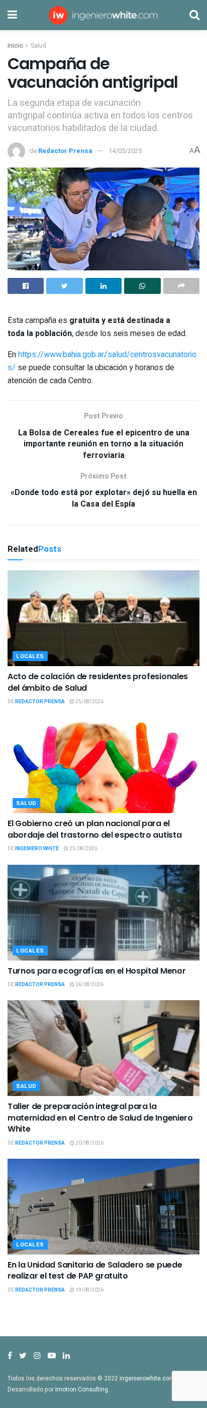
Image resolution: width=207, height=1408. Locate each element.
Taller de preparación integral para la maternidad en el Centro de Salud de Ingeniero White (100, 1118)
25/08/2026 (89, 701)
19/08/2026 (89, 1290)
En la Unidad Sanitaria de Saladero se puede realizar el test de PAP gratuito (95, 1270)
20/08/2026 (89, 1143)
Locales (30, 656)
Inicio (15, 45)
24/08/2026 (89, 984)
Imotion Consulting (81, 1389)
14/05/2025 (125, 150)
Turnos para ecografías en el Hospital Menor (96, 971)
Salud (38, 45)
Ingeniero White (37, 848)
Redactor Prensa (65, 150)
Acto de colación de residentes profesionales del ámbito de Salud (98, 682)
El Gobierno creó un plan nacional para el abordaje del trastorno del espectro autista (94, 829)
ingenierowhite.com (147, 1378)
